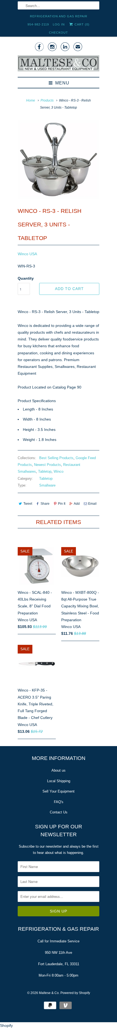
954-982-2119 (38, 24)
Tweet (27, 504)
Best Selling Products (56, 458)
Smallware (47, 485)
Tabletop (44, 471)
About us (58, 770)
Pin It (61, 504)
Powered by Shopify (75, 993)
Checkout (58, 32)
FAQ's (58, 802)
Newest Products (47, 465)
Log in (59, 24)
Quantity (26, 278)
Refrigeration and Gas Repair (58, 16)
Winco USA (27, 254)
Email (92, 504)
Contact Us (58, 812)
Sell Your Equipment (58, 791)
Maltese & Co (49, 993)
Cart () (81, 24)
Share (45, 504)
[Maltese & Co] (58, 64)
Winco (58, 471)
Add (77, 504)
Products (47, 100)
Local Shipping (58, 781)
